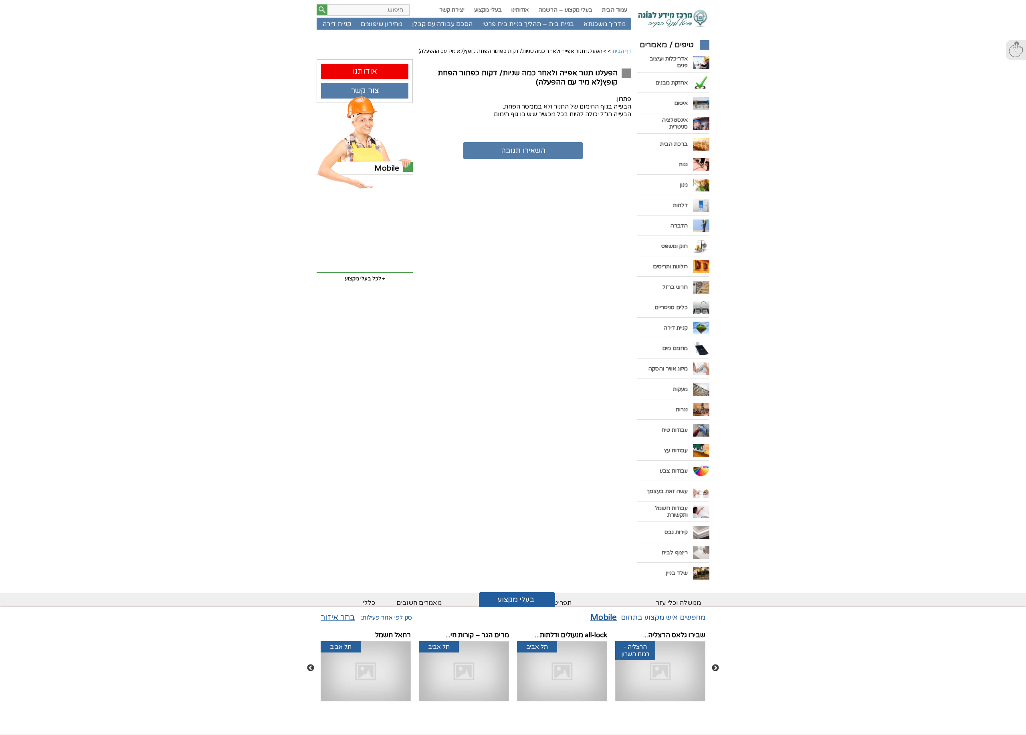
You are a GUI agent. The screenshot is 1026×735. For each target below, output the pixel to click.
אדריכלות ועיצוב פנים (669, 62)
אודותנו (365, 71)
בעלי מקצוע (488, 9)
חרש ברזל (675, 287)
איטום (681, 103)
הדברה (679, 225)
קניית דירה (337, 24)
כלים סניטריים (671, 307)
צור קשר (365, 90)
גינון (684, 184)
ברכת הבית (674, 144)
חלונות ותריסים (670, 266)
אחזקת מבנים (671, 82)
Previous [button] (311, 668)
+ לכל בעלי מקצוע (365, 279)
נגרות (682, 409)
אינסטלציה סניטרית (675, 123)
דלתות (680, 205)
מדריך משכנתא (605, 24)
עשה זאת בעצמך (667, 491)
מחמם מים (675, 348)
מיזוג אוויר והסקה (668, 368)
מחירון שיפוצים (381, 24)
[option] (660, 668)
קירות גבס (676, 532)
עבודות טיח (674, 430)
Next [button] (715, 668)
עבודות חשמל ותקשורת (671, 511)
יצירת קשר (452, 9)
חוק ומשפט (674, 246)
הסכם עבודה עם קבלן (442, 24)
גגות (683, 164)
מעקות (680, 389)
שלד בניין (677, 573)
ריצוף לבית (675, 552)
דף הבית (621, 51)
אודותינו (520, 9)
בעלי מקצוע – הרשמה (565, 9)
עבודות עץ (676, 450)
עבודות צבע (674, 470)
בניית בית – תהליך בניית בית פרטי (528, 24)
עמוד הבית (614, 9)
